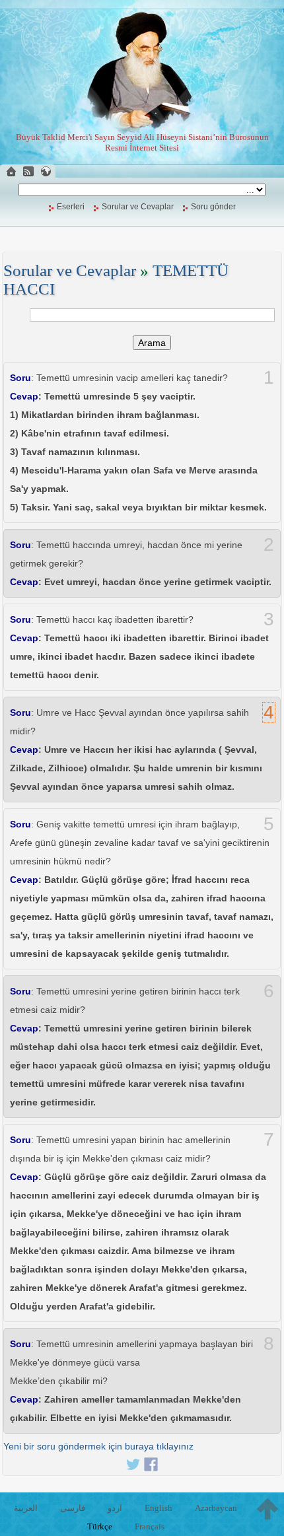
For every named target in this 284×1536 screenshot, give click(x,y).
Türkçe (99, 1526)
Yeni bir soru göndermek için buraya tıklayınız (98, 1446)
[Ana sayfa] (11, 171)
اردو (115, 1508)
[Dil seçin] (45, 171)
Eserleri (71, 206)
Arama (152, 342)
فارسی (72, 1508)
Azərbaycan (216, 1508)
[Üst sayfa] (267, 1508)
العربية (26, 1508)
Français (149, 1526)
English (158, 1508)
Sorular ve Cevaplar (138, 206)
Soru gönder (213, 206)
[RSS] (28, 171)
